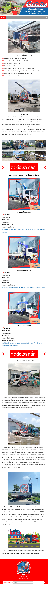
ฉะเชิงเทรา (27, 71)
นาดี (18, 68)
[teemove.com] (23, 574)
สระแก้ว (22, 71)
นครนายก (43, 71)
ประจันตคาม (24, 124)
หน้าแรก (3, 17)
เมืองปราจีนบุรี (17, 124)
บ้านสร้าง (14, 68)
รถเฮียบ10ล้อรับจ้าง (21, 132)
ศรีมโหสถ (32, 68)
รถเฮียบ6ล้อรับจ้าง (11, 132)
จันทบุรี (32, 71)
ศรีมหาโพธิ (21, 68)
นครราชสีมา (37, 71)
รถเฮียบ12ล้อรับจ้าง (32, 132)
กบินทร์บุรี (27, 68)
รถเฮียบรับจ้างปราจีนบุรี (10, 117)
